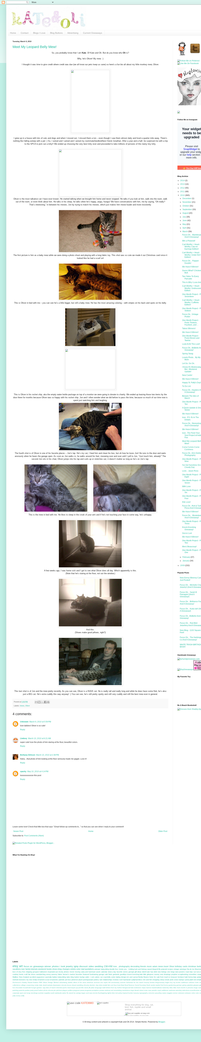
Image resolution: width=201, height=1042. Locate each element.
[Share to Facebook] (45, 702)
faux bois (117, 985)
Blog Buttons (56, 33)
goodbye (123, 974)
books (49, 969)
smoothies (193, 974)
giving (184, 985)
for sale (157, 977)
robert (141, 990)
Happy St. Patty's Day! (191, 382)
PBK (40, 982)
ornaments (54, 980)
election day (94, 985)
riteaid (136, 990)
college (23, 985)
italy (194, 977)
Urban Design (48, 982)
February (186, 557)
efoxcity (86, 985)
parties (27, 990)
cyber (113, 977)
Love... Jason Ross (190, 471)
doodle (111, 969)
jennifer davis (83, 987)
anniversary (115, 982)
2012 (182, 188)
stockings (34, 993)
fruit (162, 985)
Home (13, 33)
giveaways (38, 966)
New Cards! (187, 375)
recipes (170, 969)
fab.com (110, 985)
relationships (107, 980)
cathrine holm (193, 982)
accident (33, 977)
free (116, 969)
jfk (89, 987)
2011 (182, 191)
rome (146, 990)
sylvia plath (189, 980)
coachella (106, 977)
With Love (186, 486)
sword (71, 993)
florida (140, 977)
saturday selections (183, 990)
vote (197, 993)
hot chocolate (17, 987)
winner (47, 966)
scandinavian (195, 990)
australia (48, 977)
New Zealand (24, 977)
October (186, 206)
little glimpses (148, 974)
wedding (99, 966)
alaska (70, 982)
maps (144, 987)
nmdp (35, 980)
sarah (98, 972)
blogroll (155, 969)
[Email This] (36, 702)
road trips (189, 972)
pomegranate (88, 980)
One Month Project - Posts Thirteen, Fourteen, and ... (190, 322)
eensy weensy (51, 974)
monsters (22, 980)
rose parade (152, 990)
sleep (162, 980)
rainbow (107, 990)
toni (195, 980)
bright (167, 982)
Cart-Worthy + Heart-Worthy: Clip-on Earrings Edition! (191, 246)
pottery (96, 980)
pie (55, 990)
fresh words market (153, 985)
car (101, 977)
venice (175, 993)
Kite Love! (186, 502)
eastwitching (41, 974)
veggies (169, 993)
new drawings (165, 974)
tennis (95, 993)
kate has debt (152, 972)
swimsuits (58, 993)
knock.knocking (133, 974)
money (156, 974)
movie (72, 972)
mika (171, 987)
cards (185, 966)
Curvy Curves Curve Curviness (190, 448)
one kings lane (173, 972)
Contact (24, 33)
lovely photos (64, 972)
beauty (146, 982)
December (187, 198)
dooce (69, 985)
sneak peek (169, 980)
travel (166, 966)
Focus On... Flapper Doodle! (190, 262)
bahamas (129, 982)
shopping (155, 980)
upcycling (158, 993)
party (32, 990)
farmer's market (69, 974)
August (185, 213)
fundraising (94, 974)
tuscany (136, 993)
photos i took (58, 966)
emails (105, 985)
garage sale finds (105, 974)
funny (166, 985)
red (112, 990)
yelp (14, 996)
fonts (151, 977)
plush (81, 980)
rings (132, 990)
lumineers (137, 987)
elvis (100, 985)
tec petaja (77, 993)
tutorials (34, 969)
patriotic (62, 980)
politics (70, 990)
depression (57, 985)
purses (101, 990)
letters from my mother (114, 987)
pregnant (76, 990)
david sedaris (47, 985)
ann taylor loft (105, 982)
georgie (131, 972)
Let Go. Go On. (188, 363)
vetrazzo (188, 993)
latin (141, 974)
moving (77, 972)
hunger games (36, 987)
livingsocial (126, 987)
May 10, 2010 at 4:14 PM (37, 771)
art (21, 966)
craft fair (27, 974)
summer (41, 993)
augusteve (41, 977)
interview (59, 987)
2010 (182, 195)
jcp (77, 987)
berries (152, 982)
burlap (82, 977)
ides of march (51, 987)
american (90, 982)
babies (54, 977)
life (159, 969)
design (123, 977)
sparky (23, 771)
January (186, 561)
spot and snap (25, 993)
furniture (181, 977)
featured (86, 974)
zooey (18, 996)
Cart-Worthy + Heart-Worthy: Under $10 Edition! (191, 254)
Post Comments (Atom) (34, 836)
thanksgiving (102, 993)
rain (100, 980)
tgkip (76, 966)
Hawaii (30, 982)
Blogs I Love (39, 33)
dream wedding (77, 985)
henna (190, 977)
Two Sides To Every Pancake (190, 277)
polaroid (164, 969)
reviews (116, 980)
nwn (23, 969)
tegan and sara (86, 993)
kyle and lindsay (140, 969)
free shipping (27, 972)
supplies (47, 993)
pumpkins (95, 990)
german (179, 985)
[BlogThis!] (39, 702)
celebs (73, 969)
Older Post (162, 831)
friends (143, 966)
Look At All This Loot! (191, 344)
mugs (196, 987)
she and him (147, 980)
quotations (89, 969)
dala (40, 985)
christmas (192, 966)
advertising (63, 982)
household (27, 987)
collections (16, 985)
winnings (183, 969)
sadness (172, 990)
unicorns (151, 993)
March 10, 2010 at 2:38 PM (47, 755)
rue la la (196, 972)
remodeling (118, 990)
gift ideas (138, 972)
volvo (193, 993)
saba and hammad (88, 972)
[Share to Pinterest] (48, 702)
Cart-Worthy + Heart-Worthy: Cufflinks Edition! (191, 302)
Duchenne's (17, 982)
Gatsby (24, 982)
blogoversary (160, 982)
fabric (60, 974)
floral (126, 985)
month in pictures (187, 987)
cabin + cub (89, 977)
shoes (54, 969)
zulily (22, 996)
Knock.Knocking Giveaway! (189, 528)
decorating (135, 966)
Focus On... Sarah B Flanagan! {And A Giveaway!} (188, 594)
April (184, 228)
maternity (165, 987)
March (185, 231)
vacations (17, 969)
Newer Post (18, 831)
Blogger (161, 1022)
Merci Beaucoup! (189, 546)
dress (33, 974)
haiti (186, 977)
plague (64, 990)
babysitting (105, 969)
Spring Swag (187, 354)
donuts (63, 985)
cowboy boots (18, 974)
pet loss (68, 980)
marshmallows (157, 987)
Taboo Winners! (189, 328)
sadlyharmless (136, 980)
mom (178, 987)
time (113, 993)
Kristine (35, 982)
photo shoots (48, 990)
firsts (122, 985)
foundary (143, 985)
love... (115, 966)
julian (93, 987)
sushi (52, 993)
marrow (148, 987)
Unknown (24, 722)
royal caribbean (162, 990)
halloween (43, 972)
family (27, 969)
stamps (181, 980)
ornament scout (43, 980)
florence (131, 985)
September (187, 209)
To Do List (186, 386)
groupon (36, 972)
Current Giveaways (92, 33)
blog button (75, 977)
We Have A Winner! (190, 267)
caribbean (184, 982)
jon (57, 972)
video (91, 966)
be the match (139, 982)
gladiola (190, 985)
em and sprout (132, 977)
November (187, 202)
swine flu (65, 993)
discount (83, 966)
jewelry (69, 966)
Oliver (27, 706)
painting (15, 990)
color (78, 969)
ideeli (144, 972)
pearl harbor (38, 990)
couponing (30, 985)
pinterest (74, 980)
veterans (181, 993)
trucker (130, 993)
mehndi (15, 980)
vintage (176, 969)
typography (144, 993)
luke (132, 987)
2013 (182, 184)
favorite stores (122, 972)
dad (82, 969)
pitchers (59, 990)
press (82, 990)
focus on (28, 966)
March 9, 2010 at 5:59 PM (40, 722)
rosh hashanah (125, 980)
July (184, 217)
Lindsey (23, 738)
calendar (104, 972)
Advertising (72, 33)
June (184, 220)
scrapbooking (183, 974)
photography (124, 966)
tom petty (118, 993)
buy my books (175, 982)
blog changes (64, 969)
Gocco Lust (187, 533)
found (137, 985)
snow (176, 980)
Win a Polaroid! (188, 241)
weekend (42, 969)
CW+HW (108, 966)
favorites (79, 974)
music (149, 966)
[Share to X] (42, 702)
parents (21, 990)
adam (154, 966)
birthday (178, 966)
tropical (125, 993)
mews (22, 706)
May (184, 224)
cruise (36, 985)
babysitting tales (64, 977)
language (98, 987)
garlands (116, 974)
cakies (97, 977)
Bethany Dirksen (27, 755)
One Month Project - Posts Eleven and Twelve (190, 338)
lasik (104, 987)
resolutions (126, 990)
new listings (162, 972)
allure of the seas (79, 982)
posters (182, 972)
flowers (146, 977)
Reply (22, 730)
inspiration (51, 972)
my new (29, 980)
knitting (131, 969)
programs (88, 990)
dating (118, 977)
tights (109, 993)
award (149, 969)
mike (174, 987)
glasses (196, 985)
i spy (43, 987)
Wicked (56, 982)
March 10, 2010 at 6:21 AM (39, 738)
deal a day (112, 972)
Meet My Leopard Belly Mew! (35, 47)
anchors (97, 982)
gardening (172, 985)
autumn (123, 982)
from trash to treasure (168, 977)
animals (97, 969)
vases (164, 993)
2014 (182, 180)
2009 (182, 565)
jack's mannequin (69, 987)
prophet (174, 974)
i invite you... (123, 969)
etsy (15, 966)
